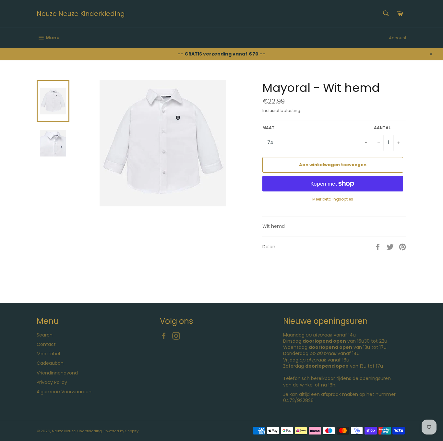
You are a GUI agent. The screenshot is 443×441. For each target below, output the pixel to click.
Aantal (382, 127)
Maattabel (48, 353)
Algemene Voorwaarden (64, 391)
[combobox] (385, 13)
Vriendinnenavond (57, 373)
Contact (46, 344)
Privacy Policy (52, 382)
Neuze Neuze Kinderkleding (81, 13)
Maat (268, 127)
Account (397, 38)
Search (45, 335)
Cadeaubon (50, 363)
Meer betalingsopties (332, 199)
